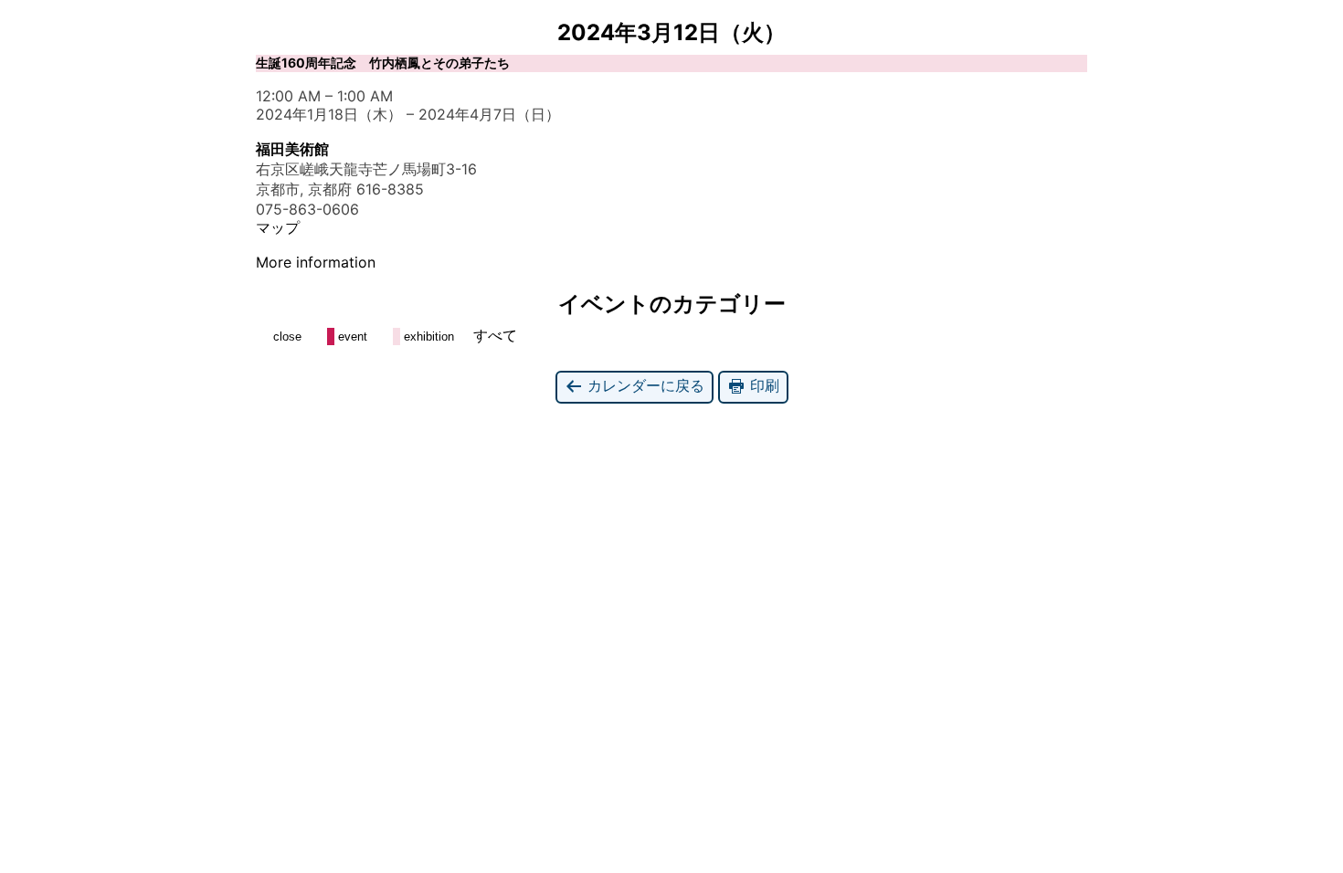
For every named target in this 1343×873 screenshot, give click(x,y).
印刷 (762, 385)
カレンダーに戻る (643, 385)
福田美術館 (292, 149)
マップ (278, 227)
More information (315, 262)
